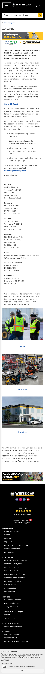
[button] (8, 528)
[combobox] (22, 15)
